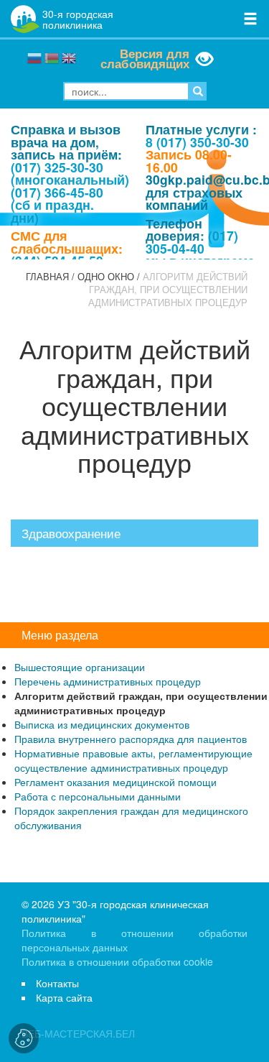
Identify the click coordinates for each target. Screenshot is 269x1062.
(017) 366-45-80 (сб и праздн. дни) (57, 204)
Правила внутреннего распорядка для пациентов (130, 738)
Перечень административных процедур (107, 681)
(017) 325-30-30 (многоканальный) (70, 173)
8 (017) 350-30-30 (197, 142)
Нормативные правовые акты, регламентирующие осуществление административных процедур (133, 760)
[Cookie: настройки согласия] (24, 1038)
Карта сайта (64, 997)
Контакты (57, 983)
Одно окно (105, 276)
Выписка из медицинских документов (101, 724)
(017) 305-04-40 (192, 241)
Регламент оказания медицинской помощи (115, 782)
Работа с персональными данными (97, 796)
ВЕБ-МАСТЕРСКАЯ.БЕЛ (78, 1033)
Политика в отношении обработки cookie (117, 961)
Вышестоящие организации (79, 667)
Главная (47, 276)
